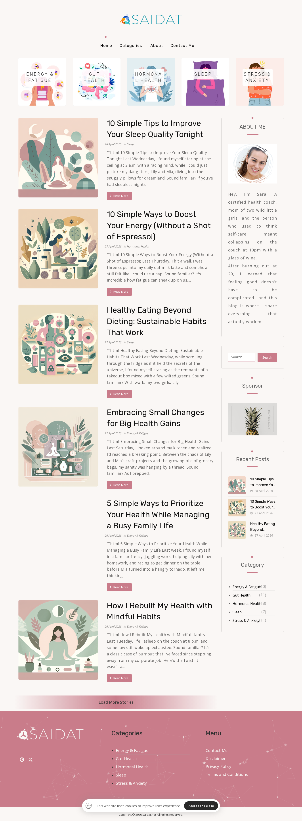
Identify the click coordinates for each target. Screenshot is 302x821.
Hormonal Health (138, 246)
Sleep (130, 144)
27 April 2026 (113, 246)
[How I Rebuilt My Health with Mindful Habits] (58, 640)
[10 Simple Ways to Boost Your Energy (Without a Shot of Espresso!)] (58, 248)
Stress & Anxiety (246, 620)
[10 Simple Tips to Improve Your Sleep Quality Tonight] (58, 157)
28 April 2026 (113, 144)
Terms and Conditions (227, 774)
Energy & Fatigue (137, 433)
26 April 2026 (113, 535)
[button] (21, 759)
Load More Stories (116, 702)
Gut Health (241, 595)
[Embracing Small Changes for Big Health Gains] (58, 447)
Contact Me (216, 750)
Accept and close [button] (201, 806)
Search (267, 357)
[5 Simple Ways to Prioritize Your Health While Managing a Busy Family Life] (58, 538)
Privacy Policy (218, 766)
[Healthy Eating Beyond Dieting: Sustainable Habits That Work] (58, 344)
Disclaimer (216, 758)
